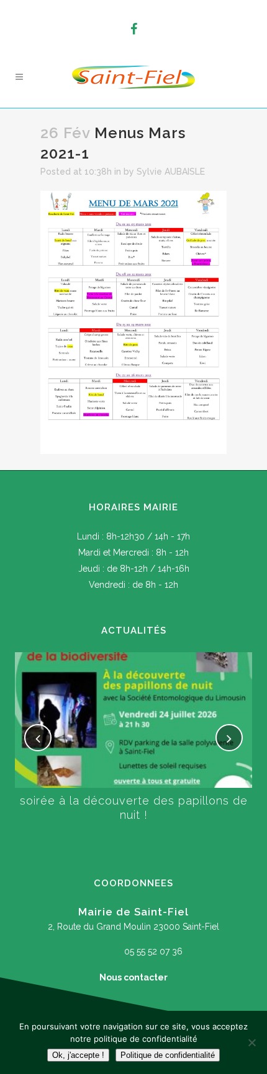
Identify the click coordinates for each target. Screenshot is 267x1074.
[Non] (251, 1042)
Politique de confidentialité (167, 1055)
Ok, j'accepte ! (78, 1055)
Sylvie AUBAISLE (171, 172)
